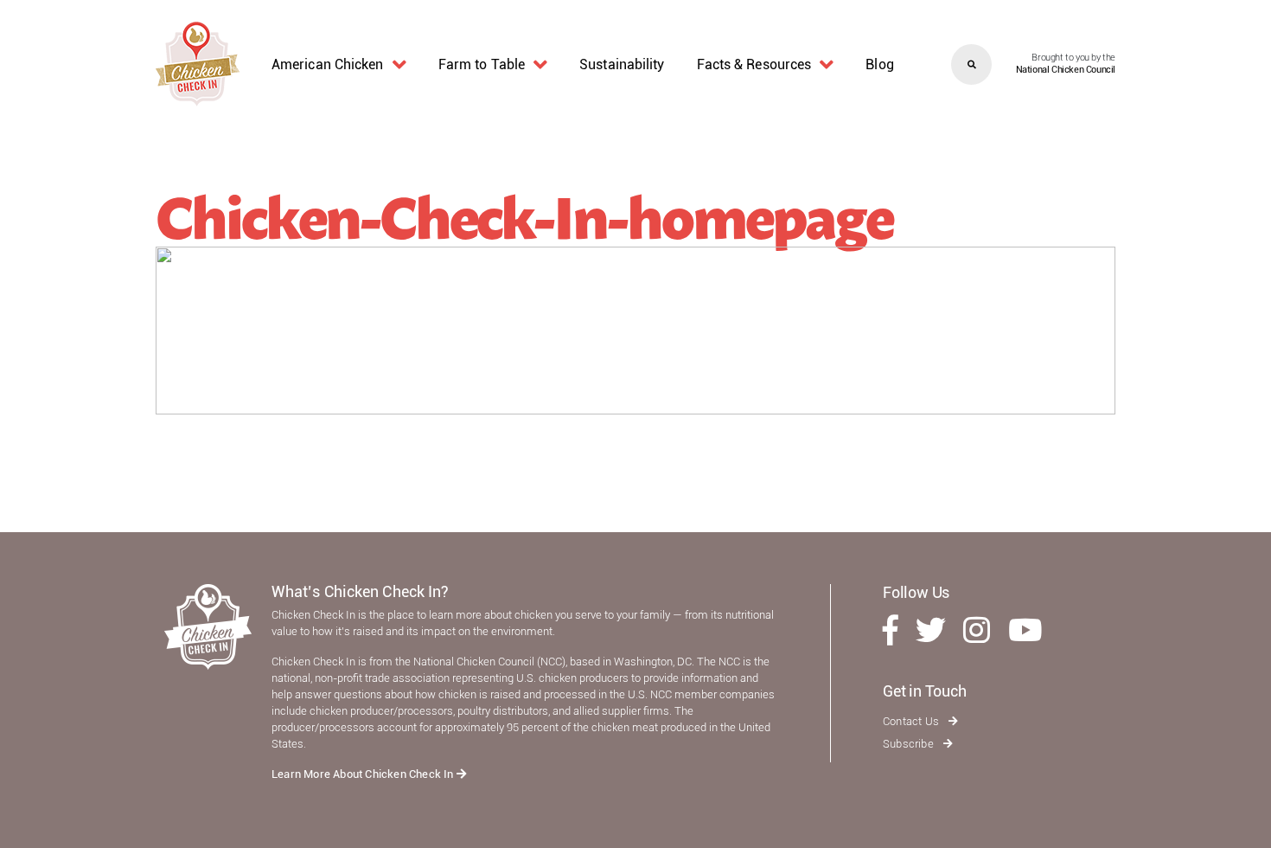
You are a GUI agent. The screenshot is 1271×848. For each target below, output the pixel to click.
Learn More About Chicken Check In (364, 774)
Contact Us (912, 721)
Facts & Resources (754, 64)
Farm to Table (481, 64)
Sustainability (621, 64)
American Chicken (327, 64)
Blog (879, 64)
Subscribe (909, 743)
